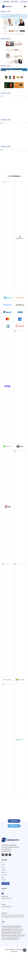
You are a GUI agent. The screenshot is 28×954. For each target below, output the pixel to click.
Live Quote (5, 883)
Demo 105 (6, 11)
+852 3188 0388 (6, 906)
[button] (25, 6)
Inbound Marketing (7, 932)
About (3, 867)
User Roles (21, 935)
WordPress (16, 938)
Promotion (4, 874)
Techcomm (14, 951)
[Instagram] (9, 854)
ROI (15, 932)
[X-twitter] (6, 854)
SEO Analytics (6, 935)
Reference (4, 872)
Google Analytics (7, 929)
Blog (2, 877)
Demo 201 (6, 39)
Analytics (4, 926)
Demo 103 (6, 120)
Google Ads (17, 926)
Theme (3, 869)
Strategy (14, 935)
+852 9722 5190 (6, 898)
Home (3, 864)
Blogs (10, 926)
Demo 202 (6, 146)
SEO (19, 932)
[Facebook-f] (2, 854)
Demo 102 (6, 93)
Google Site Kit (18, 929)
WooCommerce (6, 938)
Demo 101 (6, 66)
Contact (3, 880)
